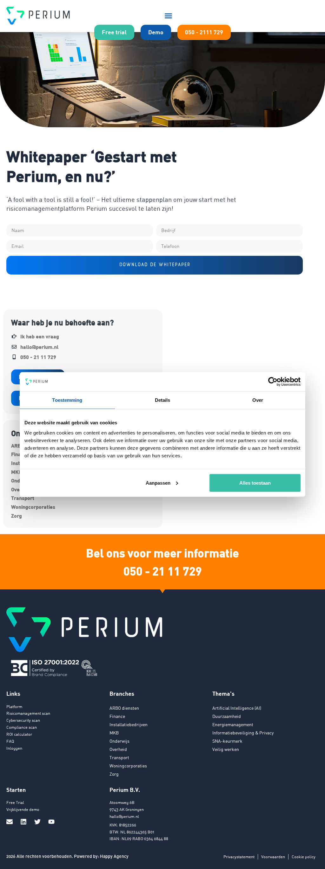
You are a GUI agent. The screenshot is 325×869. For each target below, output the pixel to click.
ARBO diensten (124, 708)
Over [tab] (257, 400)
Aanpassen (158, 482)
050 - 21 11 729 (162, 571)
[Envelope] (9, 822)
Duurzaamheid (226, 716)
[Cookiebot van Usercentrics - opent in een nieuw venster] (273, 382)
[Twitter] (37, 822)
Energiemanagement (232, 724)
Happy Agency (114, 856)
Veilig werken (225, 749)
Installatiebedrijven (128, 724)
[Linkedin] (23, 822)
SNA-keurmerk (227, 741)
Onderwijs (119, 741)
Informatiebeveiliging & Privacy (243, 732)
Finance (117, 716)
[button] (168, 16)
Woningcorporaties (33, 507)
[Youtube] (51, 822)
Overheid (118, 749)
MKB (114, 732)
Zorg (16, 516)
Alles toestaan (255, 482)
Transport (22, 498)
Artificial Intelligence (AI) (236, 708)
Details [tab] (162, 400)
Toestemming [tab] (67, 400)
